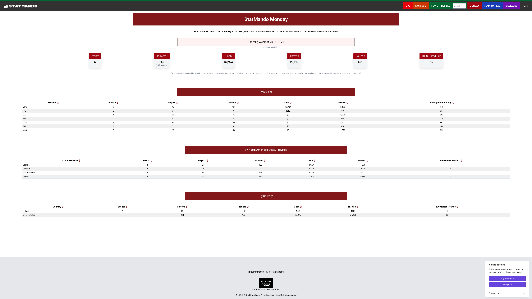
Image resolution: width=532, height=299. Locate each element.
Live (408, 6)
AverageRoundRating (440, 102)
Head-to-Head (492, 6)
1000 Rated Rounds (450, 160)
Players (171, 102)
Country (57, 206)
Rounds (233, 102)
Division (52, 102)
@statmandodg (276, 271)
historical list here (329, 31)
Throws (341, 102)
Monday (474, 6)
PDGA (272, 31)
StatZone (511, 6)
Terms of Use (258, 289)
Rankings (421, 6)
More (526, 6)
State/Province (70, 160)
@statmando (257, 271)
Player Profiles (441, 6)
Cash (287, 102)
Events (112, 102)
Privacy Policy (274, 289)
